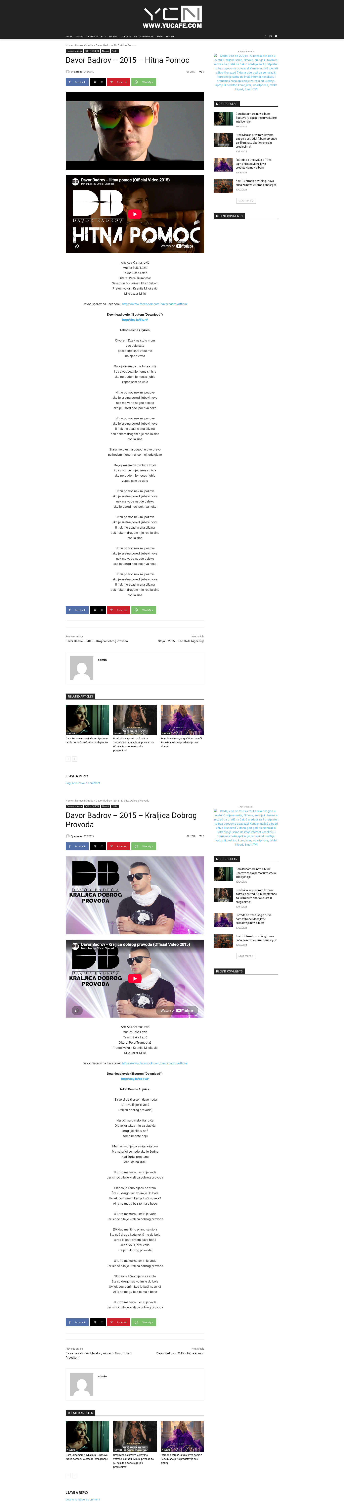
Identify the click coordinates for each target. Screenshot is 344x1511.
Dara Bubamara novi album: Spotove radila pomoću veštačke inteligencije (256, 117)
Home (69, 45)
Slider (115, 51)
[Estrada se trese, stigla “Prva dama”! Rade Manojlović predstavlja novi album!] (182, 720)
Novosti (105, 51)
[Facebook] (265, 36)
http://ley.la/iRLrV (135, 320)
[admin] (68, 72)
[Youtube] (276, 36)
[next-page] (74, 759)
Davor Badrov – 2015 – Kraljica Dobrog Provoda (97, 641)
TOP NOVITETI (92, 51)
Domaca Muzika (84, 45)
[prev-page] (68, 759)
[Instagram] (270, 36)
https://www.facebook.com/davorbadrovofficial (155, 304)
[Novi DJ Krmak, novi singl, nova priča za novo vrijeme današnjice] (223, 186)
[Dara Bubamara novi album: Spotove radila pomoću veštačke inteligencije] (87, 720)
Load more (244, 200)
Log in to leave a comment (83, 783)
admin (78, 71)
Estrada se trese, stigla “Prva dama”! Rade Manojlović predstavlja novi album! (181, 742)
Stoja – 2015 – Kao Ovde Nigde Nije (181, 641)
